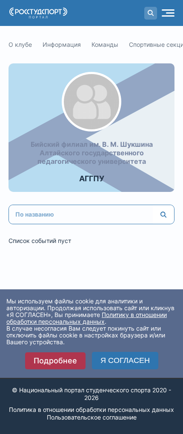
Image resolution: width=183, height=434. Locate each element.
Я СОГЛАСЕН (125, 360)
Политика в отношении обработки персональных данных (91, 409)
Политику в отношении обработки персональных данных (86, 318)
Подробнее (55, 360)
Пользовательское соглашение (92, 417)
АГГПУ (91, 178)
